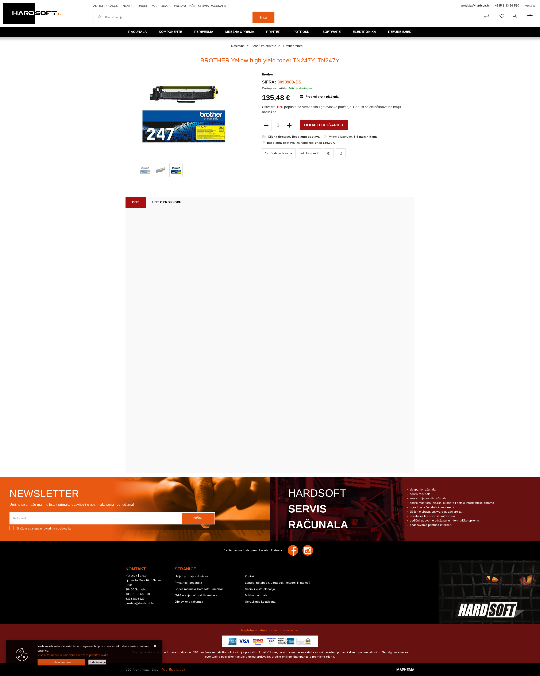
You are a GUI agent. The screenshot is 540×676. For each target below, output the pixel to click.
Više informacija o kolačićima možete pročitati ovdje (73, 655)
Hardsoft (318, 509)
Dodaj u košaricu (323, 125)
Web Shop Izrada (173, 669)
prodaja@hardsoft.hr (475, 5)
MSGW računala (256, 595)
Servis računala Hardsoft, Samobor (199, 589)
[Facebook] (295, 550)
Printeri (273, 32)
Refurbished (400, 32)
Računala (137, 32)
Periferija (203, 32)
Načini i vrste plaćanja (260, 589)
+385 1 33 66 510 (507, 5)
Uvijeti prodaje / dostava (191, 576)
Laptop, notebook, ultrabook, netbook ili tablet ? (277, 582)
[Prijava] (515, 16)
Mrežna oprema (239, 32)
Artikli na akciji (106, 6)
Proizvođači (184, 6)
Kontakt (529, 5)
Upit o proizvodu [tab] (166, 202)
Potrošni (301, 32)
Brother (267, 74)
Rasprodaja (161, 6)
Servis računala (212, 6)
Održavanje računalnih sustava (196, 595)
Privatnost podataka (188, 582)
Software (332, 32)
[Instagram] (309, 550)
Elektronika (364, 32)
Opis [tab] (135, 202)
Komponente (170, 32)
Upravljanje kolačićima (260, 601)
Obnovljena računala (189, 601)
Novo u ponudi (135, 6)
